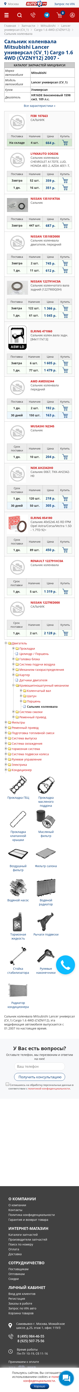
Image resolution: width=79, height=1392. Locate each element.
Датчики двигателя (33, 680)
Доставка (15, 1254)
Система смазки (31, 712)
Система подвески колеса (30, 754)
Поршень (33, 701)
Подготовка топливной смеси (33, 733)
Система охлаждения (27, 743)
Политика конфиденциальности (31, 1215)
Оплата (13, 1249)
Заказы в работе (20, 1303)
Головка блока (29, 659)
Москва (13, 4)
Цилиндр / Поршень (34, 654)
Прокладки (27, 648)
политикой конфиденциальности (49, 1088)
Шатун (31, 696)
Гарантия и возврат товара (28, 1220)
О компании (17, 1205)
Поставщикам (18, 1269)
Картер (24, 675)
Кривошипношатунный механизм (44, 685)
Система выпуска (24, 738)
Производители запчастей (27, 1239)
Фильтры (18, 722)
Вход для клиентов (21, 1294)
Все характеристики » (39, 106)
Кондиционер (22, 770)
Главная (10, 26)
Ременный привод (32, 717)
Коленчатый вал (39, 691)
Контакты (15, 1210)
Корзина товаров (20, 1313)
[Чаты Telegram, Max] (66, 1378)
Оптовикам (16, 1274)
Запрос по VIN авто (22, 1308)
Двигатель (19, 643)
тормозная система (26, 749)
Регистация (16, 1299)
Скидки (13, 1279)
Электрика (19, 765)
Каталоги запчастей (23, 1235)
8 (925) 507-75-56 (30, 1341)
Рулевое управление (27, 759)
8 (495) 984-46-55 (30, 1336)
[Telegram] (47, 17)
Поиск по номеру (20, 1244)
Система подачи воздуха (37, 664)
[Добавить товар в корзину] (65, 142)
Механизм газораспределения (41, 670)
